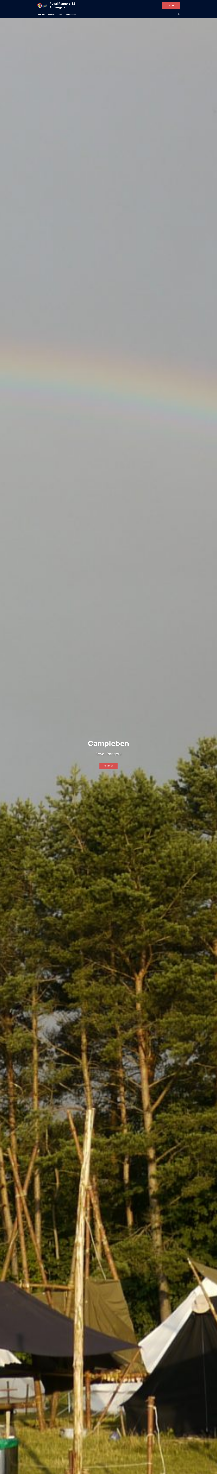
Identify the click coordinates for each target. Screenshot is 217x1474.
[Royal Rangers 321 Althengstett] (42, 5)
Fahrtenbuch (71, 14)
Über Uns (41, 14)
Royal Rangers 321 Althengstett (63, 5)
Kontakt (171, 5)
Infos (60, 14)
